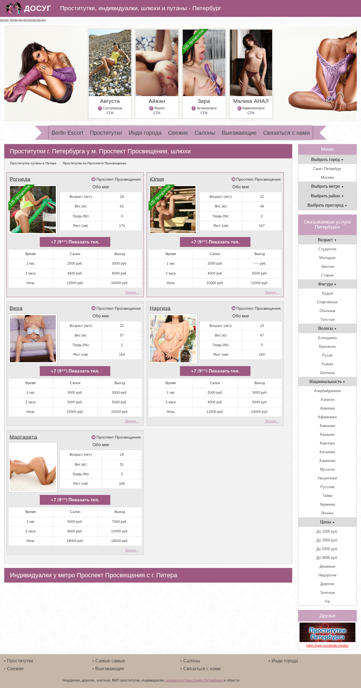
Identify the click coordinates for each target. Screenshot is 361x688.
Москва (327, 177)
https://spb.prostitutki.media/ (327, 646)
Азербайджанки (327, 391)
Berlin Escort (67, 133)
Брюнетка (327, 346)
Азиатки (327, 399)
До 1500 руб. (327, 531)
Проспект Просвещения (118, 179)
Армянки (327, 408)
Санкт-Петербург (327, 169)
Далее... (132, 292)
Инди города (145, 133)
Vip (327, 601)
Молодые (327, 258)
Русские (327, 487)
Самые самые (110, 660)
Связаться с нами (286, 133)
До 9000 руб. (327, 558)
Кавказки (327, 426)
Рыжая (327, 364)
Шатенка (327, 373)
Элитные (327, 592)
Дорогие (327, 584)
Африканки (327, 417)
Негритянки (327, 478)
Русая (327, 355)
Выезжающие (239, 133)
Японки (327, 513)
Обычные (327, 311)
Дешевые (327, 566)
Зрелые (327, 266)
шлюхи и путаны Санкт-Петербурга (194, 680)
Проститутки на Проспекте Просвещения (94, 163)
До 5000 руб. (327, 549)
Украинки (327, 504)
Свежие (178, 133)
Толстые (327, 319)
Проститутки (106, 133)
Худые (327, 293)
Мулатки (327, 469)
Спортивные (327, 302)
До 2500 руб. (327, 540)
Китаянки (327, 452)
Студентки (327, 249)
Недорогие (327, 575)
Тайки (327, 496)
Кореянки (327, 461)
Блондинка (327, 338)
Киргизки (327, 443)
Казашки (327, 434)
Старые (327, 275)
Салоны (205, 133)
